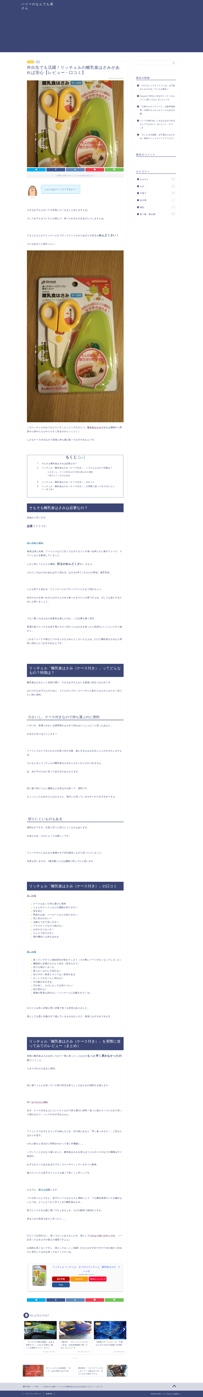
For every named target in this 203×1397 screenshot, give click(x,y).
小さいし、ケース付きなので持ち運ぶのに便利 (71, 472)
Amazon (79, 1279)
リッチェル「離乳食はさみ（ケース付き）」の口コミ (68, 482)
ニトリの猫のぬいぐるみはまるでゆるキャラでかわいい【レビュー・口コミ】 (157, 124)
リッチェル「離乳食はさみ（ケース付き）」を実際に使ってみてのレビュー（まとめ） (78, 488)
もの (157, 186)
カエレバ (91, 1274)
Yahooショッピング (97, 1279)
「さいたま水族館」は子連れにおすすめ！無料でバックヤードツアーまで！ (157, 136)
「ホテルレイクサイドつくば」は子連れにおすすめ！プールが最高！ (157, 87)
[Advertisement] (101, 33)
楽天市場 (61, 1279)
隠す (82, 458)
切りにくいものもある (59, 475)
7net (61, 1285)
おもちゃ (157, 179)
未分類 (157, 200)
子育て (30, 62)
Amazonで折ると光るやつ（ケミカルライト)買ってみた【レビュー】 (157, 98)
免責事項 (49, 1394)
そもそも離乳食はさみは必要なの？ (59, 463)
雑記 (157, 207)
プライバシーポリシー (33, 1394)
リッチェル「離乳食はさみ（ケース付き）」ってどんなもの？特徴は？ (77, 467)
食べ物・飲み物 (157, 214)
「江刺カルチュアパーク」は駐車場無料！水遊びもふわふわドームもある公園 (157, 110)
